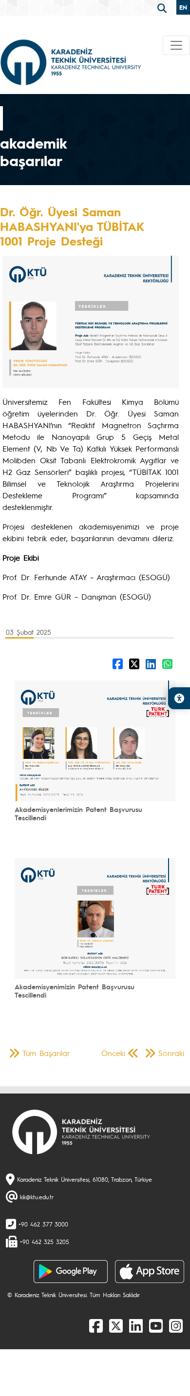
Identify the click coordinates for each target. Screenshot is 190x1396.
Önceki (113, 1053)
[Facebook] (96, 1325)
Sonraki (171, 1053)
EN (183, 7)
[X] (116, 1325)
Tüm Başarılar (46, 1053)
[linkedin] (136, 1325)
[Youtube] (156, 1325)
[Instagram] (176, 1325)
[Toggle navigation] (176, 45)
